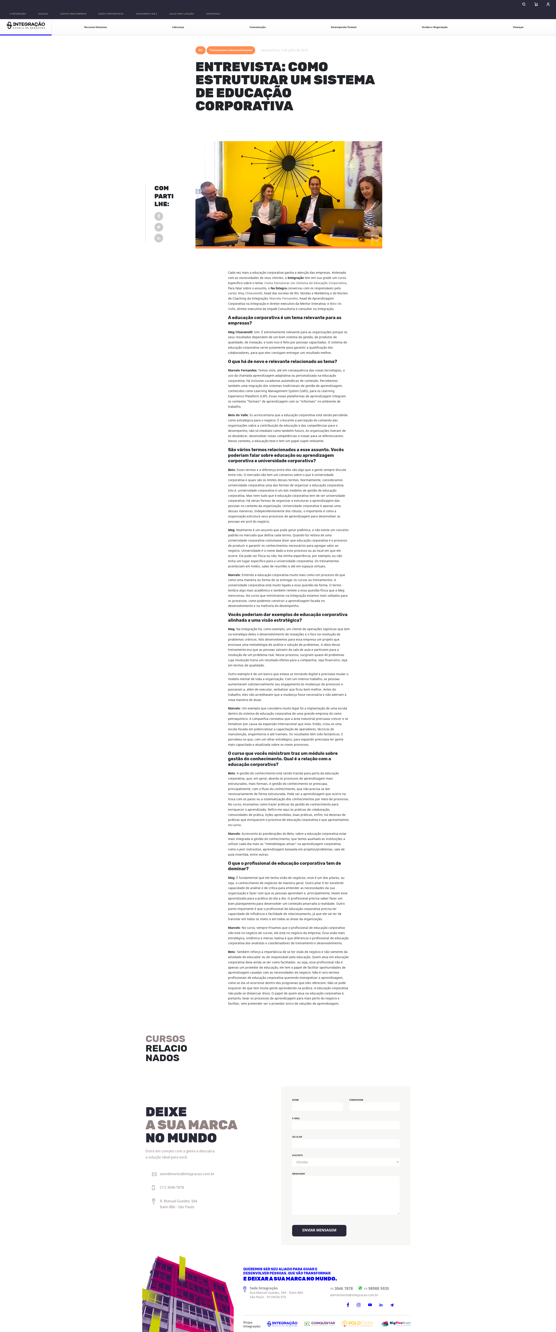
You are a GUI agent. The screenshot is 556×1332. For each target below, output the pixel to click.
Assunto (297, 1155)
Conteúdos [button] (213, 13)
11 (341, 1288)
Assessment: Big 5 (146, 13)
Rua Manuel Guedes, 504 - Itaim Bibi (276, 1293)
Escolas (43, 13)
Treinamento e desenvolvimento (231, 50)
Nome (295, 1100)
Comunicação (258, 27)
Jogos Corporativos (111, 13)
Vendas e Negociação (435, 27)
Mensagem (298, 1173)
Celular (297, 1136)
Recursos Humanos (95, 27)
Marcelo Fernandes (283, 298)
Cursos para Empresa (73, 13)
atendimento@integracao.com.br (354, 1295)
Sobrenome (356, 1100)
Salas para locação (181, 13)
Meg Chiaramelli (250, 293)
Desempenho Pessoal (343, 27)
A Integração (18, 13)
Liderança (178, 27)
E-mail (296, 1118)
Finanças (518, 27)
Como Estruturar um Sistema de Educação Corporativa (305, 283)
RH (200, 50)
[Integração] (26, 27)
